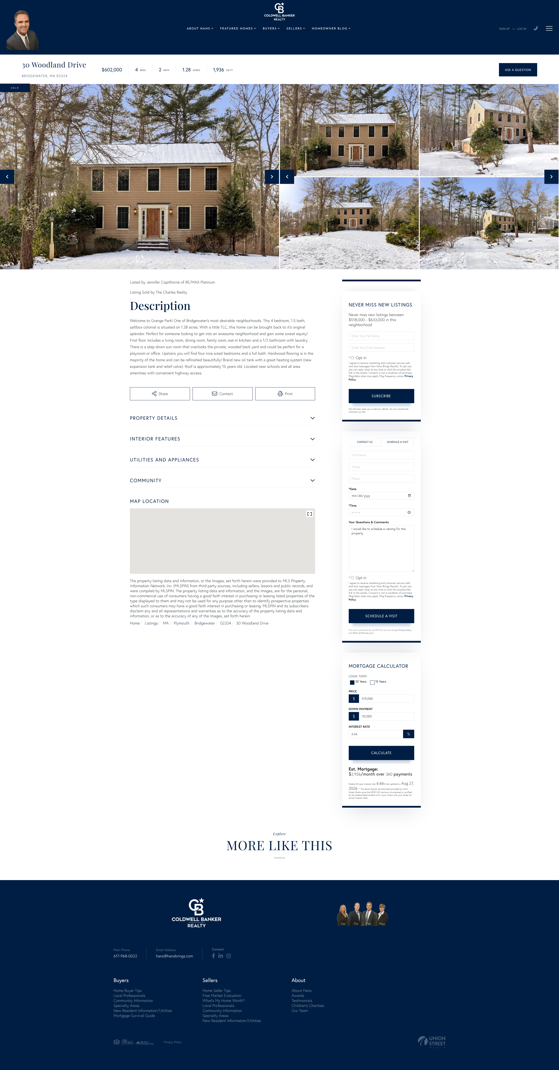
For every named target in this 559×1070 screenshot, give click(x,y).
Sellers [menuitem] (294, 29)
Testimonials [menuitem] (302, 1000)
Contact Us (365, 442)
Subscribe (381, 396)
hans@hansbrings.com (174, 955)
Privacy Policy (405, 630)
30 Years (361, 681)
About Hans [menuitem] (198, 29)
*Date (353, 489)
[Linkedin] (220, 956)
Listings (151, 623)
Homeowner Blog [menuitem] (329, 29)
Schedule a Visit (397, 442)
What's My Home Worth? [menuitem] (224, 1000)
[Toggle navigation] (549, 28)
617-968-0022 (125, 955)
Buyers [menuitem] (270, 29)
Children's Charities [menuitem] (308, 1005)
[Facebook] (213, 956)
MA (166, 623)
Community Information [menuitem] (133, 1000)
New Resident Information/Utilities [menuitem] (143, 1010)
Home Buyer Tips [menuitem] (128, 990)
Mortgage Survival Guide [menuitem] (134, 1015)
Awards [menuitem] (298, 995)
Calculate (381, 752)
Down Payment (361, 709)
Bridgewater (205, 623)
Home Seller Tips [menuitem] (217, 990)
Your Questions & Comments (369, 522)
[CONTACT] (518, 69)
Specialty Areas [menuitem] (127, 1005)
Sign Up (504, 29)
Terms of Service (360, 632)
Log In (521, 29)
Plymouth (181, 623)
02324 (225, 623)
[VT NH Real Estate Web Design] (431, 1042)
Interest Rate (359, 727)
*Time (353, 505)
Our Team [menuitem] (300, 1010)
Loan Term (358, 676)
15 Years (380, 681)
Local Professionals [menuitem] (129, 995)
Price (353, 691)
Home (135, 623)
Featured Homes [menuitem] (236, 29)
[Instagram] (228, 956)
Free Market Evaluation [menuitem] (222, 995)
